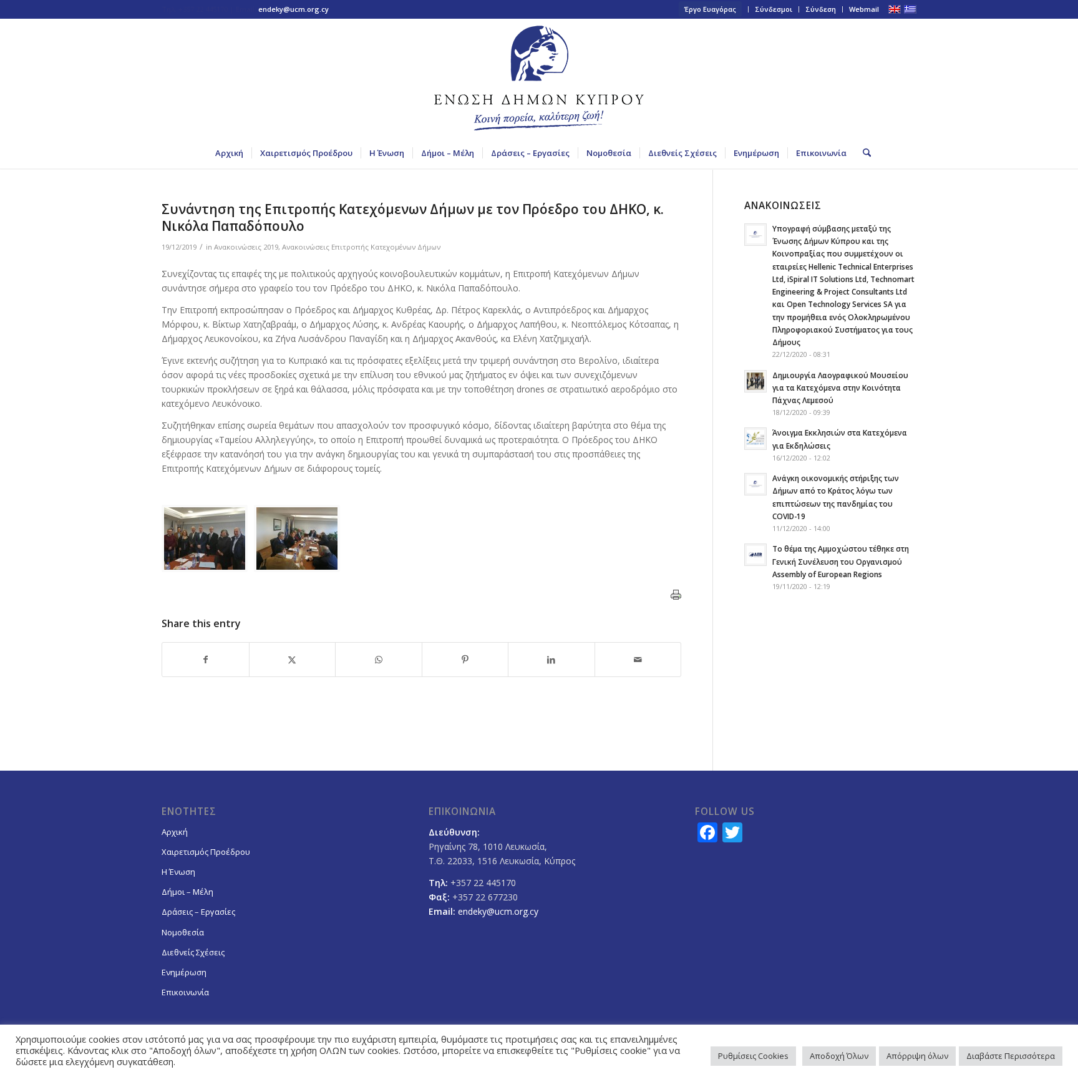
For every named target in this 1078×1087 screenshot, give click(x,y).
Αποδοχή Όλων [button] (839, 1055)
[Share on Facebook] (205, 659)
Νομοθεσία (183, 932)
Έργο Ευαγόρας (710, 9)
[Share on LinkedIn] (551, 659)
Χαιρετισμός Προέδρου (206, 851)
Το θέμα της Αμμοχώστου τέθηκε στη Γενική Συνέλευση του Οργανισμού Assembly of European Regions (840, 561)
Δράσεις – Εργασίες (198, 911)
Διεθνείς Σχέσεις (193, 952)
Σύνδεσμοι (773, 9)
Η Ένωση (178, 871)
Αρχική (175, 831)
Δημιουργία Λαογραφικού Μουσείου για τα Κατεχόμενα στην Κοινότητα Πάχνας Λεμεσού (840, 387)
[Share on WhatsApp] (379, 659)
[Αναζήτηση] (863, 152)
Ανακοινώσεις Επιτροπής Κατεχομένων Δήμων (361, 246)
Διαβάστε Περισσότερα (1010, 1055)
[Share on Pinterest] (465, 659)
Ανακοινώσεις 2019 (246, 246)
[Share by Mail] (638, 659)
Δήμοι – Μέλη (187, 891)
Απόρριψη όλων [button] (917, 1055)
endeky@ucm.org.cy (293, 9)
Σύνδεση (820, 9)
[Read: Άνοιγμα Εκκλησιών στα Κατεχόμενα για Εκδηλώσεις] (755, 438)
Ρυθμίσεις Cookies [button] (753, 1055)
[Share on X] (293, 659)
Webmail (864, 9)
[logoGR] (539, 78)
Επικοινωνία (185, 992)
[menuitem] (711, 9)
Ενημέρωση (184, 972)
